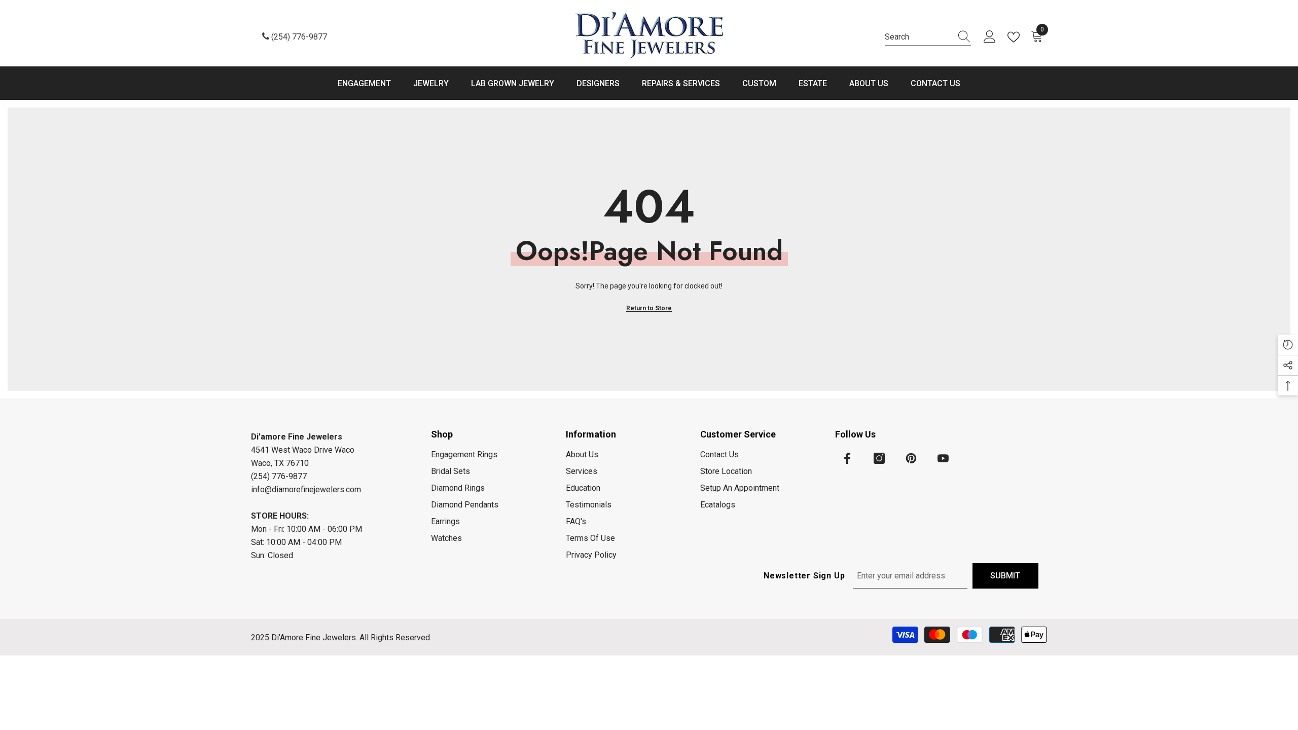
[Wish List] (1015, 37)
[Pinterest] (911, 458)
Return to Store (649, 308)
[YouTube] (943, 458)
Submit (1005, 575)
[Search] (928, 37)
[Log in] (990, 37)
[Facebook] (847, 458)
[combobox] (918, 37)
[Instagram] (879, 458)
